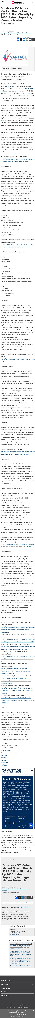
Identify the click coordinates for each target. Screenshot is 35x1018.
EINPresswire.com (7, 86)
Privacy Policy (11, 1007)
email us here (5, 750)
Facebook (4, 755)
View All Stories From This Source (20, 966)
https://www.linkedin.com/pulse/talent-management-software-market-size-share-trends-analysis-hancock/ (15, 671)
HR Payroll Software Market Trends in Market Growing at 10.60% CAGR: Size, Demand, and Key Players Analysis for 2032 (21, 946)
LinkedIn (4, 760)
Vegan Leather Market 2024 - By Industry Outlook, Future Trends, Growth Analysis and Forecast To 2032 (20, 953)
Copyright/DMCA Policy (23, 1005)
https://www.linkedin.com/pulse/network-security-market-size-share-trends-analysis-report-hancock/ (16, 681)
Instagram (4, 762)
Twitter (3, 758)
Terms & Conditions (8, 1005)
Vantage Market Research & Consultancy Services (16, 33)
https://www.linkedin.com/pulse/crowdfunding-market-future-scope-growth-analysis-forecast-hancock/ (17, 690)
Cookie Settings (23, 1007)
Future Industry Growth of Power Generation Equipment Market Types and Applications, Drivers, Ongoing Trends (20, 961)
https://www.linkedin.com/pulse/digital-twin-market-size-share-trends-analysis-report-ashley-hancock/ (18, 700)
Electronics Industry (22, 907)
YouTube (4, 765)
